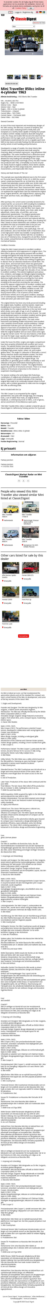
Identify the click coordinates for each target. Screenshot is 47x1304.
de (40, 12)
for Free (39, 22)
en (37, 12)
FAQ (10, 12)
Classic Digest (23, 19)
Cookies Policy (20, 8)
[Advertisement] (23, 663)
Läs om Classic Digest (10, 1296)
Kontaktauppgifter (16, 1299)
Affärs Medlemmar (38, 1296)
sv (44, 12)
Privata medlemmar (24, 1296)
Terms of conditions (30, 1299)
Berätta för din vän (12, 83)
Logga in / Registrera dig (24, 12)
